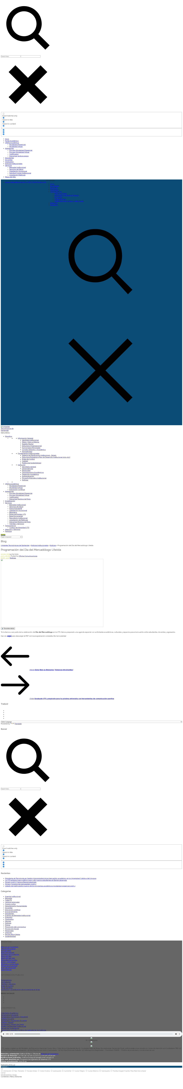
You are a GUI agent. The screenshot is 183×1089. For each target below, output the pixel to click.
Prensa (7, 925)
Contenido (5, 1077)
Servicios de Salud (16, 169)
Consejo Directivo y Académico (34, 450)
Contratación (6, 982)
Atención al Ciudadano (9, 947)
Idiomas (8, 921)
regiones (8, 933)
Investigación (10, 501)
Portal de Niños (6, 988)
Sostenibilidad (10, 936)
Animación (7, 1071)
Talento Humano (61, 193)
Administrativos (56, 191)
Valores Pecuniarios (8, 949)
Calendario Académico (9, 1013)
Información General (25, 438)
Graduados (9, 162)
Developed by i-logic (9, 1075)
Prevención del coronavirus (15, 927)
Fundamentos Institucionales (28, 453)
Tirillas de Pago (60, 199)
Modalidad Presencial (17, 145)
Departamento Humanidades (16, 906)
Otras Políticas (6, 970)
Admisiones (9, 148)
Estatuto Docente (7, 1019)
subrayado (57, 1071)
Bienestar (8, 898)
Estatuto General (7, 1023)
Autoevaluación (28, 476)
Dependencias (27, 469)
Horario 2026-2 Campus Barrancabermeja (20, 882)
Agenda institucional (13, 896)
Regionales (26, 471)
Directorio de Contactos (10, 954)
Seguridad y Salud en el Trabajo (67, 195)
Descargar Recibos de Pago (20, 499)
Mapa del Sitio (10, 177)
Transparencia (10, 526)
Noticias (25, 480)
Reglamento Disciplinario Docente (14, 1021)
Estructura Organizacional (32, 446)
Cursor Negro (80, 1071)
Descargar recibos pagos (18, 156)
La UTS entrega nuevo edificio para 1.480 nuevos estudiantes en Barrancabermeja (36, 880)
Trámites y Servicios (16, 524)
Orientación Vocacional (18, 171)
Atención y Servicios (12, 529)
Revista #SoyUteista (12, 934)
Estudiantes (9, 158)
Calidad (25, 461)
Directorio (54, 205)
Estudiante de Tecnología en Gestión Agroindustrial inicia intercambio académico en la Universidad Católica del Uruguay (50, 878)
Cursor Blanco (93, 1071)
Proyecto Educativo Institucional (34, 478)
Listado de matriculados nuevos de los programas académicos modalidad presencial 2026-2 (40, 886)
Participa (8, 531)
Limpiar (143, 1071)
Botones (18, 1077)
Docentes (8, 160)
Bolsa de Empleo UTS (17, 514)
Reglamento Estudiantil (9, 1015)
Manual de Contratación (10, 1028)
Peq (131, 1071)
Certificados (13, 154)
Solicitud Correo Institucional (20, 173)
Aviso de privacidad (8, 968)
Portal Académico (12, 141)
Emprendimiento (11, 912)
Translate (18, 724)
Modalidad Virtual (16, 147)
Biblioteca (13, 512)
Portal (3, 535)
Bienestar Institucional (17, 167)
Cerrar (3, 1073)
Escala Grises (32, 1071)
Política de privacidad (9, 966)
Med (135, 1071)
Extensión (54, 203)
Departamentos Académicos (33, 472)
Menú (12, 1077)
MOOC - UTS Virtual (8, 962)
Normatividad (27, 452)
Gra (139, 1071)
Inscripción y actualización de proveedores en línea (20, 990)
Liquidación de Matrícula (18, 520)
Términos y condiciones (10, 964)
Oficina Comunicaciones (28, 556)
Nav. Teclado (19, 1071)
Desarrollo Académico (30, 474)
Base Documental (16, 516)
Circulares (58, 197)
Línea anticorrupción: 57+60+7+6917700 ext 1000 (25, 182)
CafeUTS (8, 900)
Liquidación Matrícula (17, 175)
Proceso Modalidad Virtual (19, 152)
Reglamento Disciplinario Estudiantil (14, 1017)
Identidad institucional (30, 440)
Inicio (7, 139)
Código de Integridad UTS (19, 528)
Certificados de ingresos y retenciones (69, 201)
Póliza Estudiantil (15, 509)
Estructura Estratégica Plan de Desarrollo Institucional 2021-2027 (46, 457)
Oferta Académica (12, 143)
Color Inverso (45, 1071)
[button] (50, 180)
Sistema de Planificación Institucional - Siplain (39, 455)
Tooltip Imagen (119, 1071)
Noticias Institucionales (13, 164)
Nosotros (8, 436)
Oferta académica (12, 484)
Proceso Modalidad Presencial (20, 150)
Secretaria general (29, 467)
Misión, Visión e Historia (30, 442)
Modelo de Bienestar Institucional (13, 1026)
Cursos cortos (10, 904)
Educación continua (12, 910)
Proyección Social (12, 929)
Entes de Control (28, 459)
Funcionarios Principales (31, 448)
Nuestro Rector (27, 444)
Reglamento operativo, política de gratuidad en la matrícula (23, 1030)
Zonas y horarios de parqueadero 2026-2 (20, 884)
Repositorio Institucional (18, 518)
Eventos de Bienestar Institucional (17, 915)
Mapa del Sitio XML (8, 958)
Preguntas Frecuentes (9, 960)
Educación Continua (17, 490)
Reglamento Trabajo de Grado (12, 1024)
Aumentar (68, 1071)
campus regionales (12, 902)
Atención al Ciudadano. (50, 1054)
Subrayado (106, 1071)
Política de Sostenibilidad (31, 463)
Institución (21, 465)
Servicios (8, 166)
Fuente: (132, 1071)
